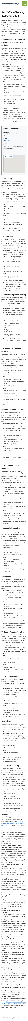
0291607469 (6, 140)
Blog (19, 3)
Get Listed (24, 3)
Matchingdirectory (9, 4)
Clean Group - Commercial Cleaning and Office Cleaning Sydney (13, 823)
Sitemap (14, 1018)
